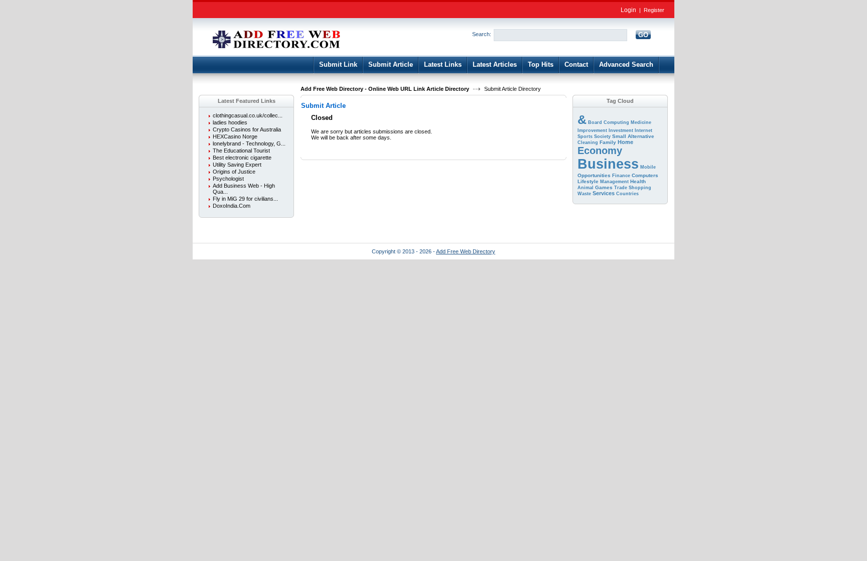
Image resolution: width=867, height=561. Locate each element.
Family (608, 142)
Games (604, 187)
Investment (621, 130)
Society (602, 136)
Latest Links (443, 64)
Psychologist (228, 179)
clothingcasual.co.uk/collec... (247, 115)
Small (619, 136)
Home (625, 142)
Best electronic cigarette (242, 158)
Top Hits (540, 64)
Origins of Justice (234, 172)
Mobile (648, 167)
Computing (616, 122)
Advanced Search (626, 64)
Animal (585, 187)
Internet (643, 130)
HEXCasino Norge (235, 136)
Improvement (592, 130)
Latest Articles (495, 64)
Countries (627, 193)
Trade (620, 187)
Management (614, 181)
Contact (576, 64)
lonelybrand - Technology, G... (249, 144)
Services (604, 193)
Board (595, 122)
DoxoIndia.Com (231, 206)
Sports (585, 136)
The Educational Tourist (241, 151)
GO (643, 35)
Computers (645, 175)
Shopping (640, 187)
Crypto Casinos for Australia (247, 129)
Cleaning (587, 142)
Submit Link (338, 64)
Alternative (641, 136)
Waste (584, 193)
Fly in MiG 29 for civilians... (245, 199)
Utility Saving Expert (237, 165)
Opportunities (594, 175)
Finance (621, 175)
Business (608, 164)
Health (638, 181)
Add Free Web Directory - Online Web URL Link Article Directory (385, 89)
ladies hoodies (230, 122)
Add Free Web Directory (465, 251)
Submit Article (390, 64)
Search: (481, 34)
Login (628, 10)
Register (654, 10)
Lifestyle (588, 181)
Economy (599, 150)
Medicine (641, 122)
